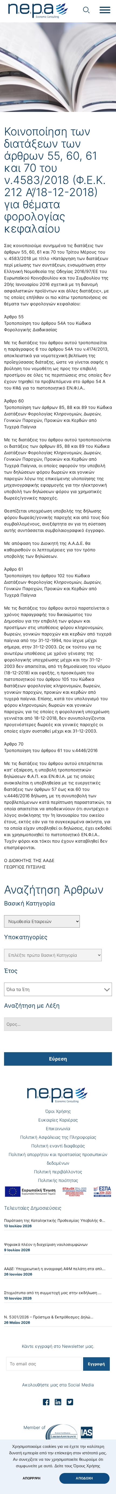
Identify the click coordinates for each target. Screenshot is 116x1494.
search (86, 10)
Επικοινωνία (58, 1128)
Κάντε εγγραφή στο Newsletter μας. (58, 1346)
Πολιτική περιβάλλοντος (58, 1171)
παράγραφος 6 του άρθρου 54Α (40, 349)
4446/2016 (86, 750)
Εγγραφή (96, 1364)
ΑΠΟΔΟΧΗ (84, 1478)
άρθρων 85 (50, 446)
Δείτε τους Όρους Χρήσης (77, 1466)
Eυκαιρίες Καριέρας (58, 1120)
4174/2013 (96, 349)
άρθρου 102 (53, 575)
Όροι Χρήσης (58, 1111)
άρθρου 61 (51, 750)
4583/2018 (20, 258)
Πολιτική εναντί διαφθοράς (58, 1145)
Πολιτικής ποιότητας (58, 1180)
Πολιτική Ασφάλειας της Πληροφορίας (58, 1137)
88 (67, 446)
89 (81, 446)
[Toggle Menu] (105, 10)
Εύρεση (58, 1059)
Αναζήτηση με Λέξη (32, 1005)
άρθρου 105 (57, 679)
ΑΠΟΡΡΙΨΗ (31, 1478)
